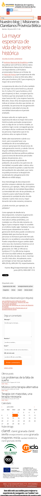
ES (36, 17)
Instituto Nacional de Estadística (16, 62)
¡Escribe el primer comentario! (12, 59)
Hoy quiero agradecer (9, 304)
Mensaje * (7, 319)
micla (13, 290)
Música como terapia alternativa (19, 387)
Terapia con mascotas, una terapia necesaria (16, 395)
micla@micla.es (32, 486)
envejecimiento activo (25, 286)
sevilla (18, 440)
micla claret (28, 290)
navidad (24, 438)
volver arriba (8, 368)
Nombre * (7, 338)
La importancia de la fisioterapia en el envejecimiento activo (14, 308)
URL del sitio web (9, 353)
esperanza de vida (9, 286)
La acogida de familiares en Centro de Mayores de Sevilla (17, 306)
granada (34, 434)
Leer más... (5, 383)
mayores (6, 290)
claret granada (19, 431)
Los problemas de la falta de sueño (13, 301)
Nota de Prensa (10, 74)
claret (20, 290)
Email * (6, 346)
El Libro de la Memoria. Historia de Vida (15, 302)
